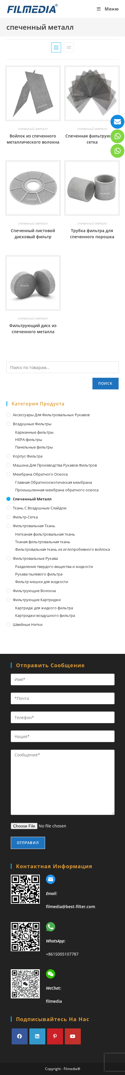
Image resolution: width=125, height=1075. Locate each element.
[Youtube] (73, 1036)
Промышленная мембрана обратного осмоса (57, 490)
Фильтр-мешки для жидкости (41, 581)
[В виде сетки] (56, 47)
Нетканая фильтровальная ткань (45, 534)
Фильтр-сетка (25, 517)
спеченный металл (33, 128)
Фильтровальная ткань (34, 525)
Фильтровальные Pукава (35, 558)
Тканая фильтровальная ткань (42, 541)
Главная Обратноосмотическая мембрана (53, 482)
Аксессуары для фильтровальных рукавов (51, 414)
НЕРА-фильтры (28, 439)
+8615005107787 (62, 954)
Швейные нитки (27, 624)
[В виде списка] (69, 47)
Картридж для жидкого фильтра (44, 607)
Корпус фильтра (27, 456)
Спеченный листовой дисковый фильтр (33, 233)
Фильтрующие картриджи (37, 599)
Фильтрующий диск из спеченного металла (32, 328)
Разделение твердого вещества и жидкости (54, 566)
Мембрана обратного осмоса (40, 474)
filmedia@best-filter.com (70, 906)
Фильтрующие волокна (34, 590)
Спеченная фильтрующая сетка (92, 139)
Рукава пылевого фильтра (39, 574)
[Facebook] (20, 1036)
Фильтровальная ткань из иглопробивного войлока (62, 549)
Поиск (105, 383)
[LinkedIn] (37, 1036)
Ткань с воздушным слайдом (40, 508)
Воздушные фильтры (32, 423)
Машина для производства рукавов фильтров (55, 465)
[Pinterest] (55, 1036)
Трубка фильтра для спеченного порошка (92, 233)
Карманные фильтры (34, 432)
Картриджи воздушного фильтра (45, 615)
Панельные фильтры (34, 447)
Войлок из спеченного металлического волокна (33, 139)
